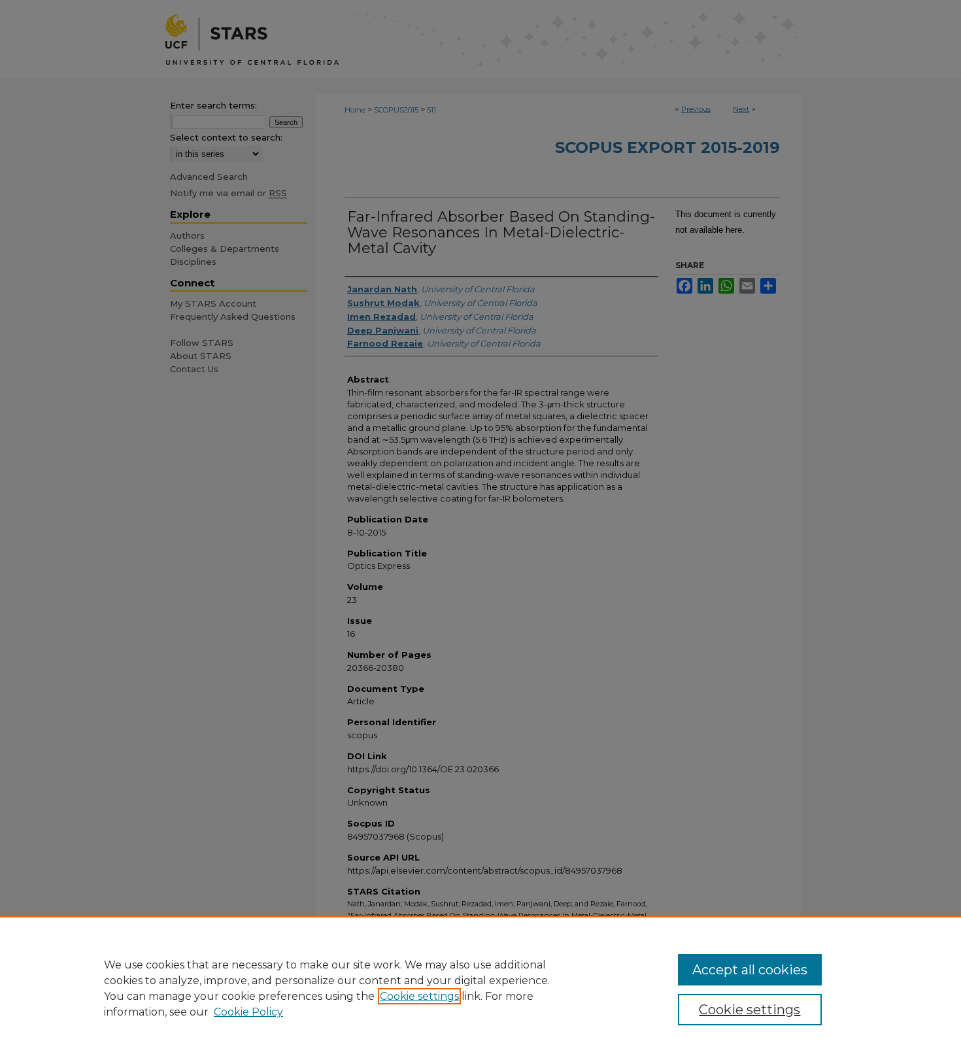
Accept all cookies (749, 970)
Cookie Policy (248, 1012)
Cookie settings (419, 996)
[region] (480, 988)
